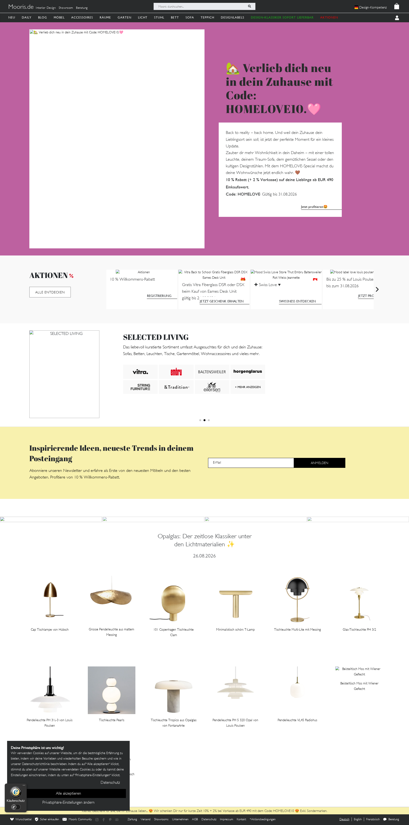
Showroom (66, 8)
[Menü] (24, 786)
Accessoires (82, 17)
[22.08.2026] (256, 519)
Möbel (59, 17)
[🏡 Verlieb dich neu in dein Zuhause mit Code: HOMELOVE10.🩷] (116, 138)
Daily (26, 17)
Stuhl (159, 17)
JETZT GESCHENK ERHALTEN (222, 301)
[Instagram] (97, 819)
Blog (42, 17)
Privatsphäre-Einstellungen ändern (68, 803)
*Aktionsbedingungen (263, 819)
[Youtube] (117, 819)
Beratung (82, 8)
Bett (175, 17)
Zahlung (132, 819)
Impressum (226, 819)
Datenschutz (208, 819)
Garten (124, 17)
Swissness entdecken (297, 301)
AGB (195, 819)
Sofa (190, 17)
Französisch (373, 819)
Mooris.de (21, 7)
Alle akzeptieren (68, 794)
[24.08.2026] (153, 519)
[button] (200, 420)
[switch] (16, 807)
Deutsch (344, 819)
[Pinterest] (110, 819)
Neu (11, 17)
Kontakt (241, 819)
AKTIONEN (329, 17)
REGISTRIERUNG (159, 296)
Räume (105, 17)
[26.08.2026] (51, 519)
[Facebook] (103, 819)
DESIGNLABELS (232, 17)
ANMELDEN (319, 463)
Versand (146, 819)
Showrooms (161, 819)
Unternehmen (180, 819)
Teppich (207, 17)
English (358, 819)
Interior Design (46, 8)
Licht (142, 17)
